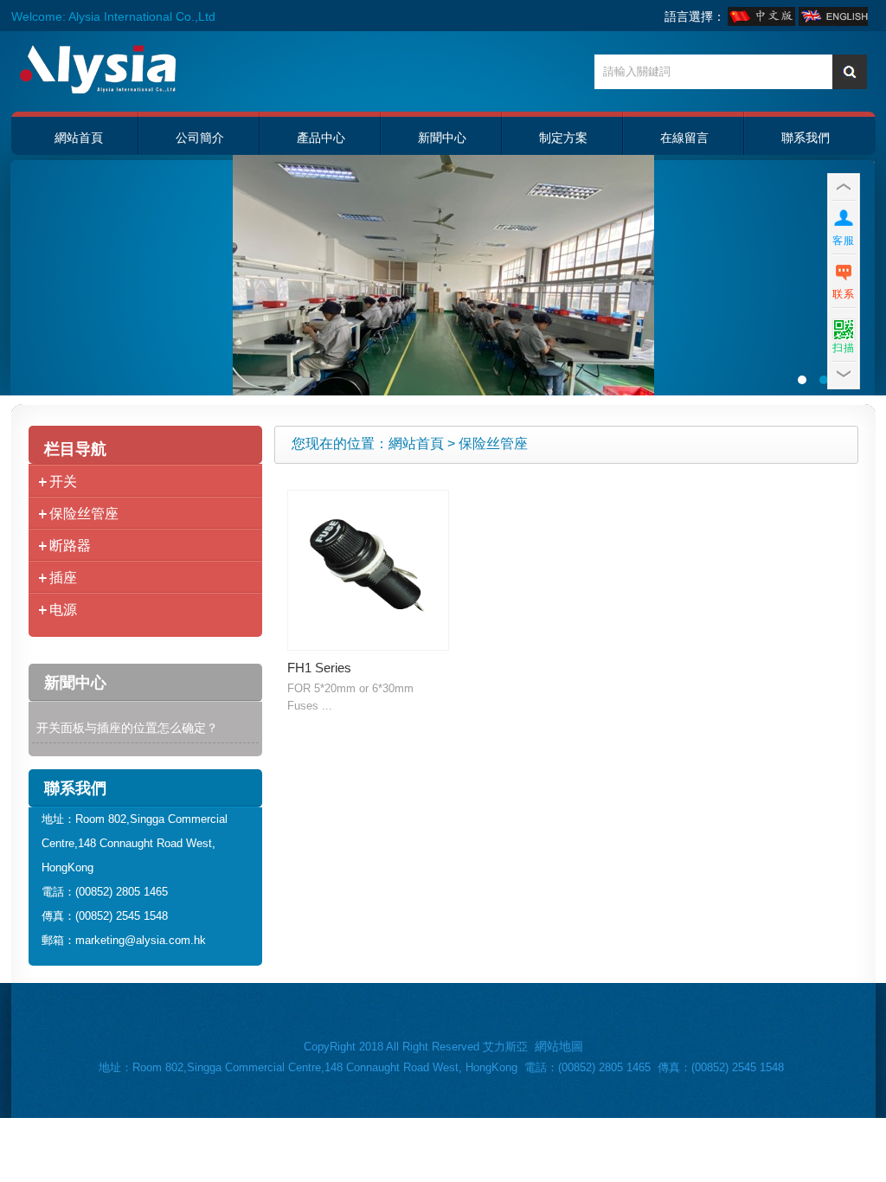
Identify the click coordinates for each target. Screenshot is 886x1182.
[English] (833, 22)
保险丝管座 (84, 513)
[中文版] (763, 22)
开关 (63, 481)
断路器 (70, 545)
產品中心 (321, 138)
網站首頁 (79, 138)
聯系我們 (805, 138)
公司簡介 (200, 138)
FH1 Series (319, 667)
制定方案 (563, 138)
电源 (63, 609)
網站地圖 (559, 1046)
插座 (63, 577)
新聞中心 (442, 138)
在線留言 (684, 138)
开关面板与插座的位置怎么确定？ (127, 728)
